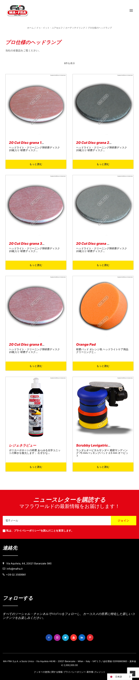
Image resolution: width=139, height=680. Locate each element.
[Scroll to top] (132, 673)
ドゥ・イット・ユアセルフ (49, 27)
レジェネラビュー (22, 445)
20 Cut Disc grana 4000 (96, 244)
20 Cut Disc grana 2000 (96, 143)
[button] (131, 10)
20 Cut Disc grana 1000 (29, 143)
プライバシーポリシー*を (28, 530)
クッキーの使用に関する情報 (48, 672)
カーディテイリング (75, 27)
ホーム (30, 27)
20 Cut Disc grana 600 (28, 344)
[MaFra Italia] (17, 10)
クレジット (99, 672)
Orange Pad (86, 344)
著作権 (90, 672)
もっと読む (36, 164)
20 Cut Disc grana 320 (28, 244)
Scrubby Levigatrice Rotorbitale (102, 445)
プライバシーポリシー (75, 672)
